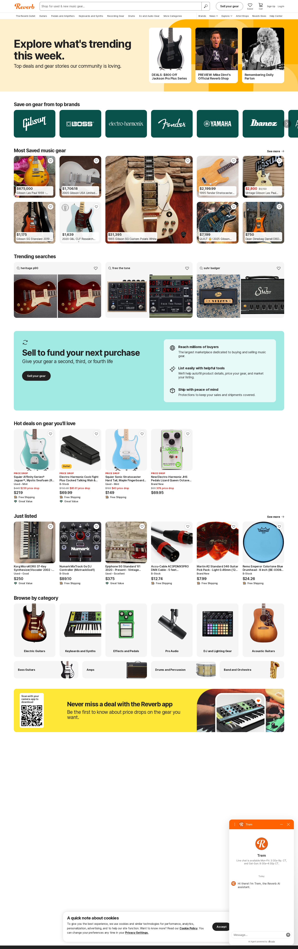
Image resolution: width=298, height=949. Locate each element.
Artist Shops (242, 16)
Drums (131, 16)
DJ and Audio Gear (149, 16)
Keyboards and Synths (91, 16)
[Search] (205, 6)
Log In (281, 6)
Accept (222, 926)
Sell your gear (229, 6)
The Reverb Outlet (25, 16)
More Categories (173, 16)
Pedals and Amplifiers (63, 16)
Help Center (276, 16)
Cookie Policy (188, 928)
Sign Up (271, 6)
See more (273, 151)
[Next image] (50, 177)
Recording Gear (115, 16)
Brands (202, 16)
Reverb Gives (259, 16)
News (212, 16)
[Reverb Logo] (24, 6)
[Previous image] (18, 177)
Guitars (43, 16)
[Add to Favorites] (50, 160)
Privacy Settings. (136, 932)
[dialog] (149, 926)
